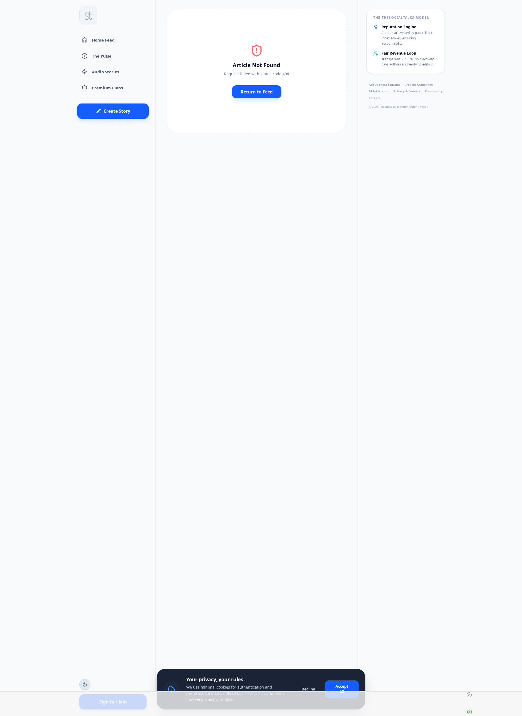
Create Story (117, 111)
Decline (308, 689)
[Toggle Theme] (84, 684)
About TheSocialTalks (384, 85)
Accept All (341, 689)
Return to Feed (257, 92)
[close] (469, 694)
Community (433, 91)
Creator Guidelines (419, 85)
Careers (374, 98)
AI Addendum (379, 91)
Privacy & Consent (407, 91)
